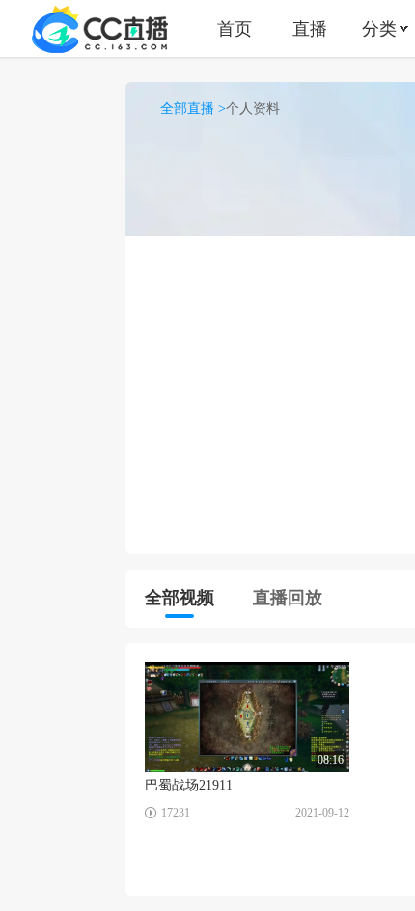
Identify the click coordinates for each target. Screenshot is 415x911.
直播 (309, 28)
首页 (234, 28)
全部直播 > (193, 108)
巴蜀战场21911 (189, 785)
